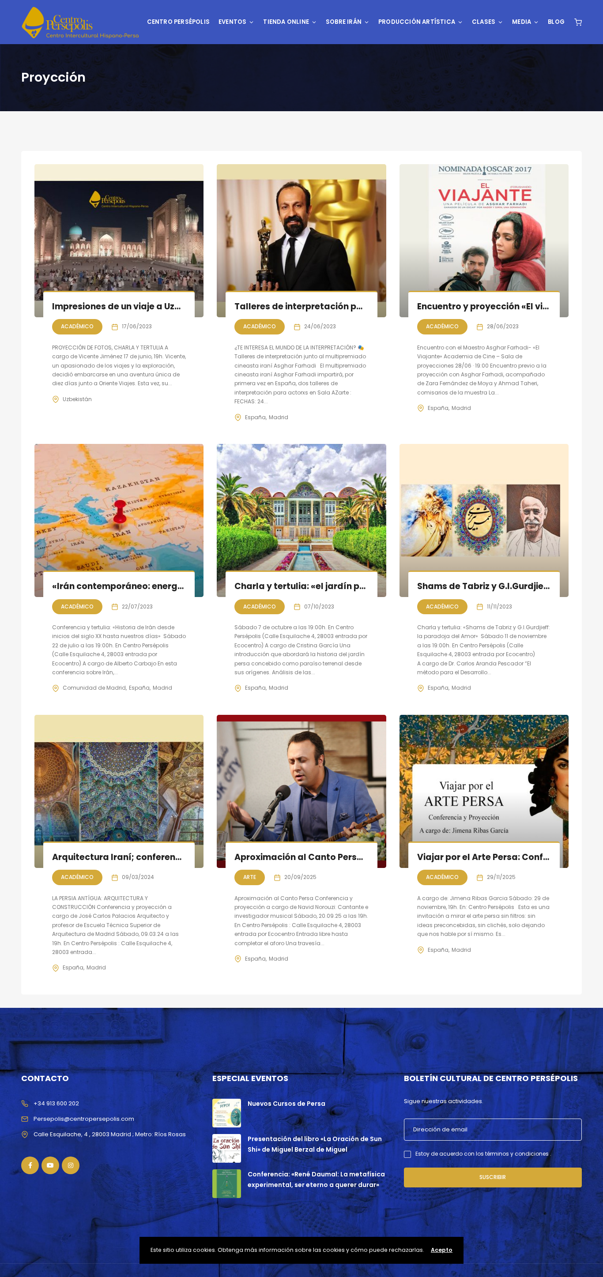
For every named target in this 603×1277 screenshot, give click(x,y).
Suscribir (492, 1177)
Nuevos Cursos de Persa (286, 1103)
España (255, 417)
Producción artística (416, 22)
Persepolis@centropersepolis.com (84, 1119)
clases (483, 22)
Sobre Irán (344, 22)
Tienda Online (286, 22)
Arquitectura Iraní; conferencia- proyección (148, 857)
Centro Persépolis (178, 22)
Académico (77, 326)
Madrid (278, 417)
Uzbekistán (77, 399)
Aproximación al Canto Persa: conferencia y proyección (356, 857)
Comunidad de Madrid (94, 687)
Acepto (441, 1250)
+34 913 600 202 (56, 1103)
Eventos (232, 22)
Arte (249, 877)
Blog (556, 22)
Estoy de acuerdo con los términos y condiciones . (483, 1153)
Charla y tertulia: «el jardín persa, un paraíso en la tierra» (359, 586)
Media (521, 22)
